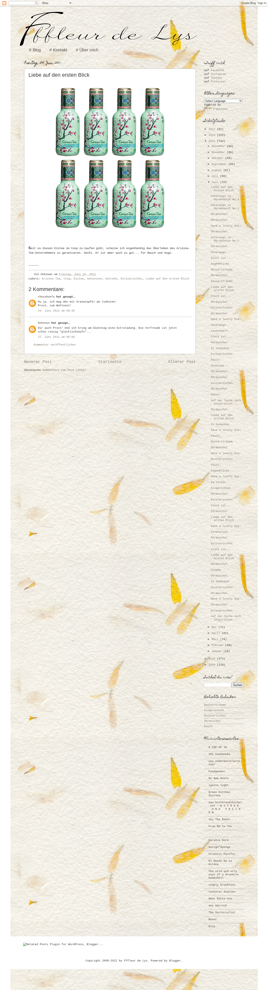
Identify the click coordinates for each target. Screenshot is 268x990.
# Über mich (87, 50)
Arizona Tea (51, 278)
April (217, 633)
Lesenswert (219, 331)
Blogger (175, 960)
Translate (220, 109)
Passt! (216, 359)
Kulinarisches (131, 278)
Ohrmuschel (219, 214)
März (216, 639)
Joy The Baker (219, 819)
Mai (215, 627)
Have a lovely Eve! (226, 319)
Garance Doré (219, 840)
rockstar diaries (222, 891)
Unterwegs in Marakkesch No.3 (225, 207)
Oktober (218, 158)
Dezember (219, 146)
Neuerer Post (38, 362)
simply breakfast (222, 884)
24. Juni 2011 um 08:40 (56, 310)
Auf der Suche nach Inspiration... (226, 402)
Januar (217, 651)
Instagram (218, 74)
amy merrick (218, 905)
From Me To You (220, 826)
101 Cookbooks (219, 754)
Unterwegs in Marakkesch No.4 (225, 198)
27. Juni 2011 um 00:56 (56, 337)
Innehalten (219, 532)
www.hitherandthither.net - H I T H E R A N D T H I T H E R (225, 807)
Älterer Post (182, 362)
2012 (213, 135)
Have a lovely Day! (226, 225)
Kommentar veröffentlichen (55, 344)
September (220, 164)
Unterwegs (218, 252)
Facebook (217, 70)
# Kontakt (58, 50)
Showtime (217, 365)
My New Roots (219, 778)
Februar (218, 645)
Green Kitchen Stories (219, 794)
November (219, 152)
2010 (213, 658)
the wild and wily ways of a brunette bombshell (224, 875)
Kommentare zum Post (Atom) (64, 370)
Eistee (79, 278)
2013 (213, 129)
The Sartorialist (222, 912)
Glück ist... (221, 258)
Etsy (212, 926)
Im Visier (218, 482)
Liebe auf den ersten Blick (167, 278)
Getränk (111, 278)
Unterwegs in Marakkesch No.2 (225, 239)
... (211, 833)
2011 (213, 141)
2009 (213, 664)
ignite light (219, 785)
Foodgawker (217, 771)
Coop (67, 278)
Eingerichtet (221, 488)
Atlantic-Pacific (222, 854)
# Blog (35, 50)
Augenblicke (220, 263)
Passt (208, 726)
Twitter (217, 77)
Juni (216, 182)
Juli (216, 176)
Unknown (44, 323)
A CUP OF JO (218, 747)
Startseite (109, 362)
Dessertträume (222, 269)
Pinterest (218, 81)
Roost (213, 919)
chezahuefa (46, 296)
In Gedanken (220, 348)
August (217, 170)
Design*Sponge (219, 847)
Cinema (216, 570)
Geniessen (94, 278)
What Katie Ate (220, 898)
